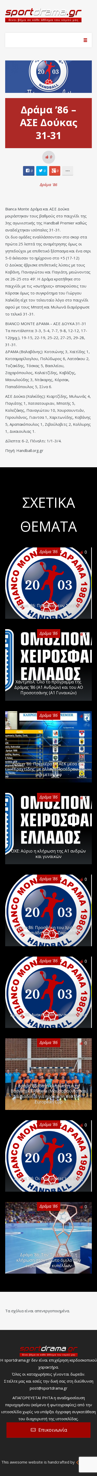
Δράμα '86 (48, 184)
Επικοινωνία (52, 1429)
